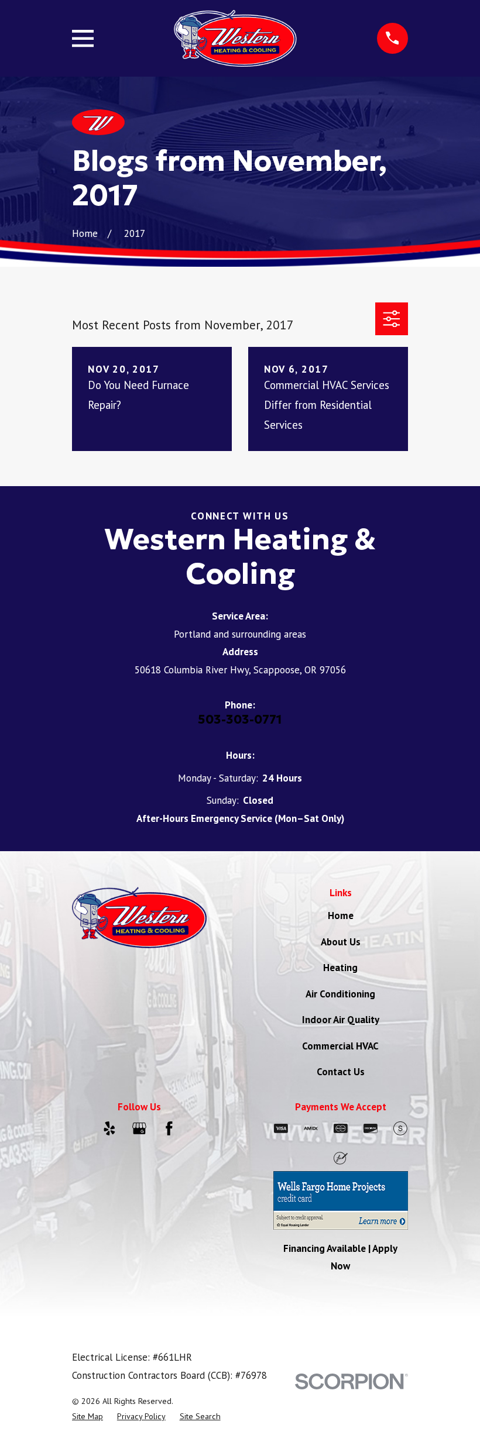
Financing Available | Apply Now (340, 1257)
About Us (341, 941)
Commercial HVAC (340, 1046)
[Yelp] (109, 1128)
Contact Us (341, 1071)
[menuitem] (87, 1416)
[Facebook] (169, 1128)
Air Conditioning (340, 993)
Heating (340, 967)
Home (341, 915)
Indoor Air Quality (340, 1019)
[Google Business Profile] (139, 1128)
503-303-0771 (240, 719)
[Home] (235, 38)
